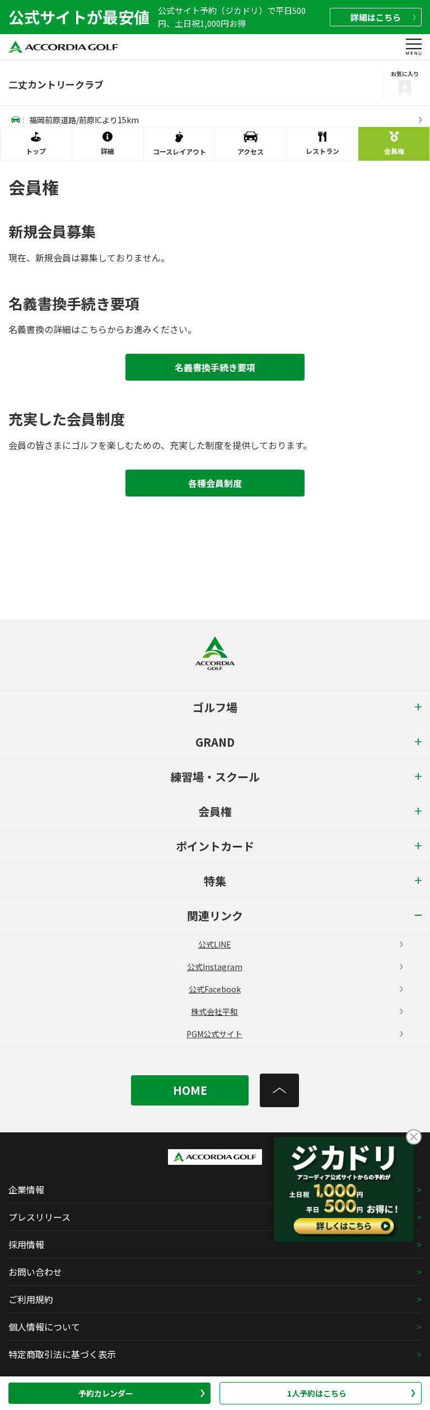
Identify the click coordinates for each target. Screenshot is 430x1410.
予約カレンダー (105, 1393)
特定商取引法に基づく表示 (62, 1354)
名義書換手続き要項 (215, 367)
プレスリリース (39, 1217)
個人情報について (44, 1326)
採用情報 (26, 1244)
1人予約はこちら (317, 1393)
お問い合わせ (35, 1271)
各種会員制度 (215, 483)
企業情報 (26, 1189)
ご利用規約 (30, 1299)
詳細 (375, 17)
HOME (190, 1090)
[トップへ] (279, 1090)
